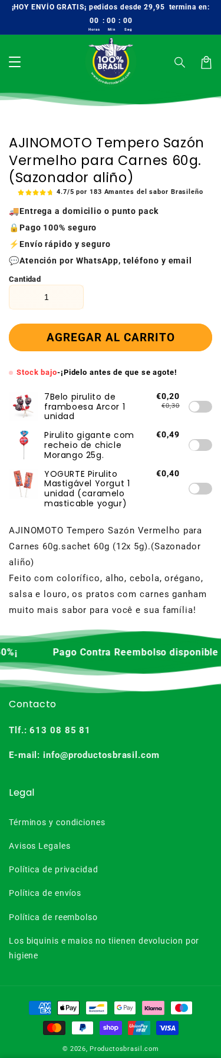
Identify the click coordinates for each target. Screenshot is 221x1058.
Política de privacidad (53, 869)
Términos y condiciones (57, 822)
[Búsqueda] (180, 62)
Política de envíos (45, 893)
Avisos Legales (40, 846)
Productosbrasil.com (124, 1049)
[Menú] (15, 62)
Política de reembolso (53, 917)
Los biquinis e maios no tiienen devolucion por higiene (104, 948)
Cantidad (25, 279)
